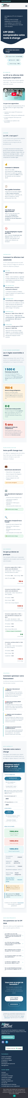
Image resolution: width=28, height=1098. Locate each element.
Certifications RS (13, 778)
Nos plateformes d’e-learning (8, 1084)
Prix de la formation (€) (11, 796)
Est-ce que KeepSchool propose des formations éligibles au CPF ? (14, 969)
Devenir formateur (6, 1079)
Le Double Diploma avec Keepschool (10, 1086)
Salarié (9, 812)
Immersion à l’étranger (7, 1075)
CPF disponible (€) (11, 802)
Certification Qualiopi (6, 1077)
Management (4, 1065)
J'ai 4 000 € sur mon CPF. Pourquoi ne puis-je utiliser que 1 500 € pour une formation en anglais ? (14, 935)
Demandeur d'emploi (11, 820)
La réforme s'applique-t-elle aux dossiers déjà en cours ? (14, 962)
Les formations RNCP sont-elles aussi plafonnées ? (14, 956)
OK (14, 1095)
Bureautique (4, 1061)
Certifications (4, 1074)
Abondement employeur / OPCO (13, 816)
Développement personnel (8, 1063)
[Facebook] (2, 1042)
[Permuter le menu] (26, 6)
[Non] (26, 1092)
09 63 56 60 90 (20, 902)
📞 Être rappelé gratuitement (14, 998)
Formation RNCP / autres (11, 787)
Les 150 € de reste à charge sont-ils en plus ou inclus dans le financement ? (14, 944)
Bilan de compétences (10, 783)
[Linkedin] (6, 1042)
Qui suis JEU (4, 1082)
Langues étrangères (6, 1056)
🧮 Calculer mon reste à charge (14, 50)
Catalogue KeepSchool (7, 1080)
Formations (4, 1054)
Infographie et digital (6, 1060)
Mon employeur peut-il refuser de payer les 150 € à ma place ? (14, 950)
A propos (3, 1072)
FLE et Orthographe (6, 1058)
